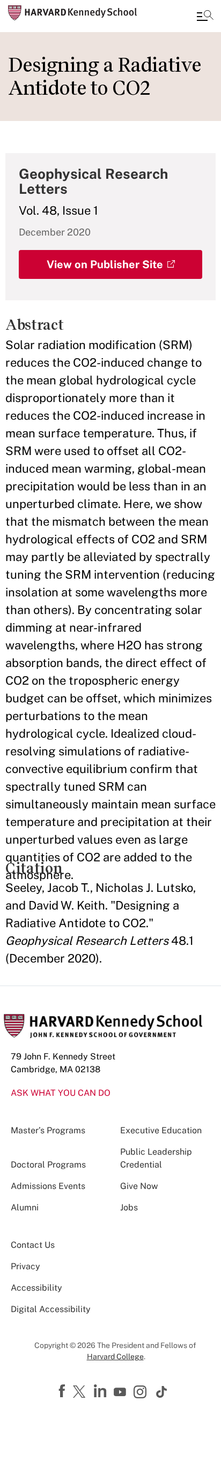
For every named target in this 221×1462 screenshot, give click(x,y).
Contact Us (33, 1245)
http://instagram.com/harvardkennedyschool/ (142, 1392)
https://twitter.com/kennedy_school (81, 1392)
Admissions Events (48, 1186)
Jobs (129, 1207)
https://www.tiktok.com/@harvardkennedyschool (162, 1391)
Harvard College (115, 1356)
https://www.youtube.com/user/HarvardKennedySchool (121, 1392)
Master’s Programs (48, 1130)
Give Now (139, 1186)
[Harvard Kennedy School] (72, 13)
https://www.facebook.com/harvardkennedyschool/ (63, 1391)
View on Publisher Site (105, 264)
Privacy (25, 1266)
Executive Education (161, 1130)
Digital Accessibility (51, 1309)
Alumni (25, 1207)
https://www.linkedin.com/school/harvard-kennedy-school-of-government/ (101, 1391)
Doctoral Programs (48, 1165)
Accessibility (36, 1288)
